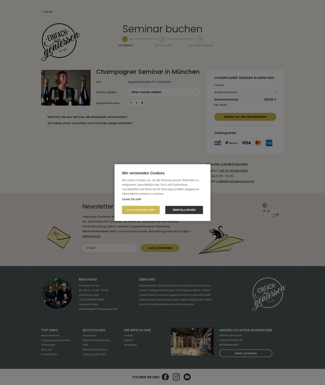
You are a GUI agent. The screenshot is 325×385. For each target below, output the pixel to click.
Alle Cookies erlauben (141, 210)
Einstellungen (184, 210)
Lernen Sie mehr (131, 199)
